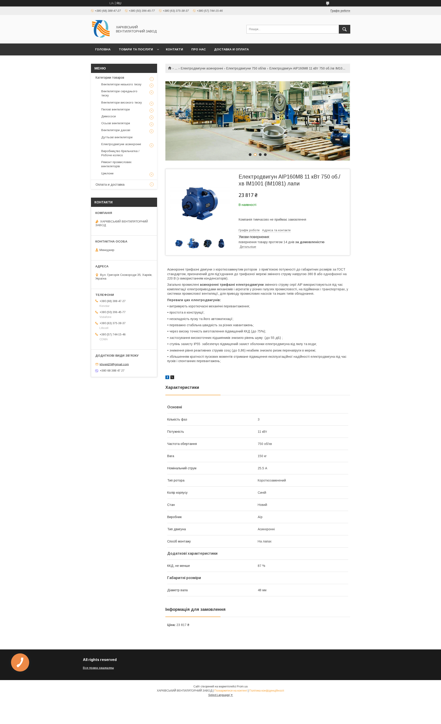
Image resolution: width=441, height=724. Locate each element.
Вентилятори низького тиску (121, 84)
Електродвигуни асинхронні (202, 68)
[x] (172, 378)
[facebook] (167, 378)
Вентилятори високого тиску (121, 102)
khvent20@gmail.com (114, 364)
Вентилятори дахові (115, 130)
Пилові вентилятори (115, 109)
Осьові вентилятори (115, 123)
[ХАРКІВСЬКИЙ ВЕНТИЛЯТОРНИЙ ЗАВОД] (100, 37)
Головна (102, 49)
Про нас (198, 49)
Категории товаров (110, 77)
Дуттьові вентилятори (117, 137)
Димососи (108, 116)
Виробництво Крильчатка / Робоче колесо (120, 153)
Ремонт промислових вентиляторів (116, 164)
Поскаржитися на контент (230, 690)
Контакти (174, 49)
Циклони (107, 173)
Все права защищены (98, 667)
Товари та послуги (136, 49)
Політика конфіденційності (266, 690)
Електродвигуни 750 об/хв (246, 68)
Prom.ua (242, 686)
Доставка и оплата (231, 49)
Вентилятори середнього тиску (119, 93)
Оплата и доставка (110, 184)
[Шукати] (344, 29)
